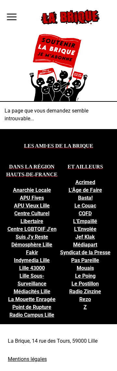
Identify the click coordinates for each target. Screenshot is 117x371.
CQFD (85, 213)
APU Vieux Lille (32, 206)
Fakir (32, 252)
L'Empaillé (85, 221)
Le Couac (85, 206)
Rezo (85, 299)
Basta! (85, 198)
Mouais (85, 268)
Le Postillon (85, 284)
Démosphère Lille (31, 245)
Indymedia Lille (32, 260)
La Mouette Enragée (32, 299)
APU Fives (32, 198)
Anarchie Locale (32, 190)
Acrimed (85, 182)
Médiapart (85, 245)
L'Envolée (85, 229)
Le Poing (85, 276)
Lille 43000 (32, 268)
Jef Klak (85, 237)
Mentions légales (27, 359)
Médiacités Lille (32, 291)
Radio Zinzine (85, 291)
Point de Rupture (31, 307)
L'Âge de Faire (85, 190)
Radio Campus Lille (31, 315)
